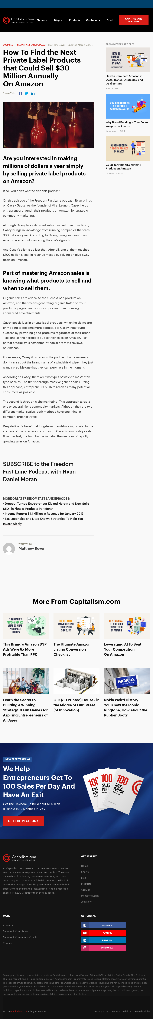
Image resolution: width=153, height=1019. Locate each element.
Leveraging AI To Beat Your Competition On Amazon (122, 649)
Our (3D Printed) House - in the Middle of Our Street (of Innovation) (76, 705)
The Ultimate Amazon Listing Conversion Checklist (72, 649)
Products (74, 20)
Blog (57, 20)
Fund (110, 20)
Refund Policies (142, 1011)
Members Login (90, 895)
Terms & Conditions (121, 1011)
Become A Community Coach (20, 937)
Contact (7, 943)
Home (84, 865)
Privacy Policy (101, 1011)
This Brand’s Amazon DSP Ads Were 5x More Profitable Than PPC (25, 649)
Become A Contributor (16, 931)
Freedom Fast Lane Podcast (30, 44)
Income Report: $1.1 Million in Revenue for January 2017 (44, 513)
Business (8, 44)
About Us (8, 925)
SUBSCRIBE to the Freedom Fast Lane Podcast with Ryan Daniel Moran (39, 471)
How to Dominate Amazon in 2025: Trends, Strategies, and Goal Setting (124, 79)
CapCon (86, 889)
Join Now (86, 901)
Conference (93, 20)
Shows (41, 20)
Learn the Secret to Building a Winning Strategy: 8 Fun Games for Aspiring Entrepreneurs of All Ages (25, 710)
